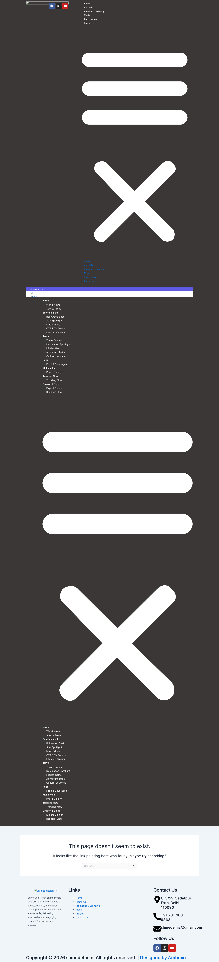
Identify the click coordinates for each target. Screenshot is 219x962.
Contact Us (89, 23)
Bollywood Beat (55, 316)
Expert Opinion (54, 388)
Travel (46, 336)
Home (87, 3)
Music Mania (53, 324)
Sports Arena (53, 308)
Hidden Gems (54, 348)
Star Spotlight (54, 320)
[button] (134, 144)
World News (53, 304)
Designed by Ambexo (163, 957)
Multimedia (49, 368)
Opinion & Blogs (51, 384)
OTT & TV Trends (56, 328)
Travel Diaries (54, 340)
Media (87, 15)
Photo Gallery (54, 372)
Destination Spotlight (58, 344)
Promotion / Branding (94, 11)
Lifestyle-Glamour (56, 332)
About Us (88, 7)
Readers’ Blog (54, 392)
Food (45, 360)
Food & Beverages (56, 364)
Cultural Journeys (56, 356)
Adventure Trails (55, 352)
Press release (90, 19)
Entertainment (50, 312)
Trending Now (50, 376)
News (46, 300)
